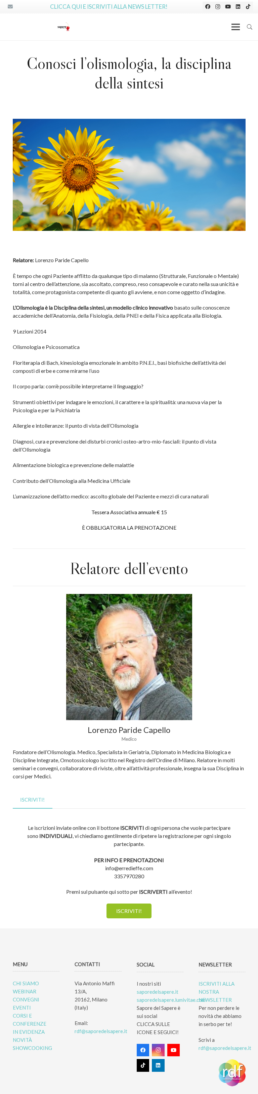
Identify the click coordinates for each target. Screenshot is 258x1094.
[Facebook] (208, 7)
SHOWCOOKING (32, 1048)
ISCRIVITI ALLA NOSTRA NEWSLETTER (216, 992)
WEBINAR (24, 991)
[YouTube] (228, 7)
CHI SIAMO (26, 983)
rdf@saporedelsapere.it (101, 1031)
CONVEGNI (26, 999)
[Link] (63, 27)
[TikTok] (248, 7)
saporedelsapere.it (157, 992)
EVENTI (22, 1007)
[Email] (10, 7)
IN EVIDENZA (29, 1032)
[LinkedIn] (238, 7)
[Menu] (235, 27)
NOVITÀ (22, 1040)
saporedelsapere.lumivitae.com (171, 1000)
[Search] (250, 27)
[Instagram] (218, 7)
